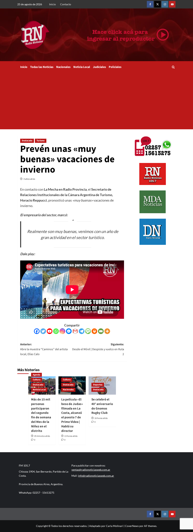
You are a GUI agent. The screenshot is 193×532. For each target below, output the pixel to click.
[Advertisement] (96, 101)
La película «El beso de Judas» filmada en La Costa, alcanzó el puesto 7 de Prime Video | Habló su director (72, 415)
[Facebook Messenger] (69, 331)
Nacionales (63, 67)
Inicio (52, 4)
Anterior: (44, 349)
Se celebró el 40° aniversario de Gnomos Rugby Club (102, 406)
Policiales (115, 67)
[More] (107, 331)
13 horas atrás (70, 436)
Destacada (27, 140)
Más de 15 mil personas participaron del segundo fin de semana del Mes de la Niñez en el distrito (41, 415)
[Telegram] (81, 331)
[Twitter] (43, 331)
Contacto (65, 4)
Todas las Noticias (41, 67)
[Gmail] (75, 331)
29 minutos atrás (42, 436)
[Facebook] (37, 331)
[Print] (94, 331)
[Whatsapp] (56, 331)
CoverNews (132, 525)
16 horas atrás (101, 418)
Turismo (41, 140)
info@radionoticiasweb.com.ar (96, 475)
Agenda (36, 374)
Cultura (36, 379)
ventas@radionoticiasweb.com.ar (90, 469)
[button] (173, 67)
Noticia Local (81, 67)
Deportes (97, 384)
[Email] (101, 331)
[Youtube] (49, 331)
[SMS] (88, 331)
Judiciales (99, 67)
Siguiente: (98, 349)
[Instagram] (62, 331)
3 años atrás (29, 178)
